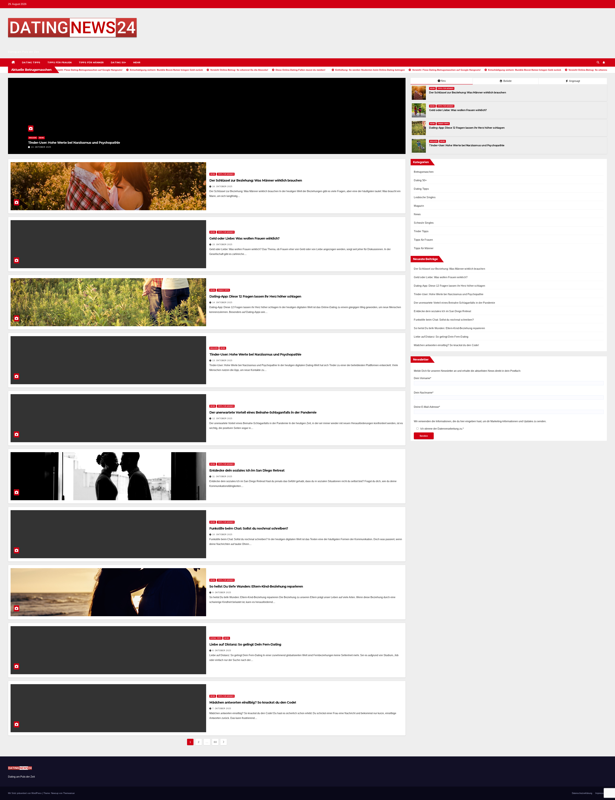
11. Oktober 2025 (222, 476)
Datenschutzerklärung (582, 793)
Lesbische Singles (424, 197)
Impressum (600, 793)
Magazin (433, 141)
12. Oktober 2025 (222, 418)
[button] (598, 62)
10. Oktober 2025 (222, 534)
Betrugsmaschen (424, 171)
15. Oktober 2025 (222, 244)
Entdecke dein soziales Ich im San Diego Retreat (246, 470)
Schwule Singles (424, 222)
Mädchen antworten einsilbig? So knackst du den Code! (252, 702)
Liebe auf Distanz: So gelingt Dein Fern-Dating (245, 644)
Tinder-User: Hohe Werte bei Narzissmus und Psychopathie (466, 145)
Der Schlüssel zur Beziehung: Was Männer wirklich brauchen (48, 143)
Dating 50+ (118, 62)
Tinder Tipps (443, 123)
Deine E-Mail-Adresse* (427, 407)
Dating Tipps (31, 62)
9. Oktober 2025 (221, 592)
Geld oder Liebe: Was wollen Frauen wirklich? (458, 110)
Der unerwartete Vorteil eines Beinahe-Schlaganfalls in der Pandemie (262, 412)
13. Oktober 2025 (222, 360)
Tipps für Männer (91, 62)
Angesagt (574, 81)
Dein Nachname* (423, 392)
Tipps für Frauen (59, 62)
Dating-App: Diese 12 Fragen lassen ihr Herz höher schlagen (466, 127)
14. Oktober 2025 (222, 302)
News (402, 138)
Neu (443, 80)
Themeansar (69, 793)
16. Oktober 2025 (15, 147)
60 (215, 742)
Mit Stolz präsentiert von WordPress (25, 793)
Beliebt (507, 81)
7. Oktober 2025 (221, 708)
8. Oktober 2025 (221, 650)
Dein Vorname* (422, 378)
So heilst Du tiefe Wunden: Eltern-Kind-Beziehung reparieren (256, 586)
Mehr (136, 62)
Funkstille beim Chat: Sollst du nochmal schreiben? (248, 528)
